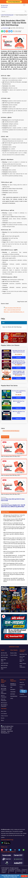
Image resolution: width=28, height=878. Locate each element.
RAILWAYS (12, 689)
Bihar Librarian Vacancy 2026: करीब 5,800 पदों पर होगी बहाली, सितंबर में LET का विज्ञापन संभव (14, 520)
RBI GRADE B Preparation (4, 705)
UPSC (11, 698)
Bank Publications (22, 666)
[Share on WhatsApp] (2, 31)
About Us (22, 682)
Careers (22, 691)
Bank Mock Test (23, 654)
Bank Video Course (22, 657)
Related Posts (5, 436)
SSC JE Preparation (3, 696)
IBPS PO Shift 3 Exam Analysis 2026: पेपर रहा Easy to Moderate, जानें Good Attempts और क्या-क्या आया (14, 547)
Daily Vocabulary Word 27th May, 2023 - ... (11, 456)
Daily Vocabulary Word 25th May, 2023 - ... (11, 475)
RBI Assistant (4, 702)
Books (2, 720)
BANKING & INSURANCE (13, 684)
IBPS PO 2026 (4, 657)
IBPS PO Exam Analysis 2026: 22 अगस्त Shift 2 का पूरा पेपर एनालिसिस (14, 552)
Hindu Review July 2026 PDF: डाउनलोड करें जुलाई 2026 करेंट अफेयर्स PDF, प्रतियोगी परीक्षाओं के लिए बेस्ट (14, 580)
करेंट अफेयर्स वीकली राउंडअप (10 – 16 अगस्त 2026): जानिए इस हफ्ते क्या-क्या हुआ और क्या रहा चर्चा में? (14, 556)
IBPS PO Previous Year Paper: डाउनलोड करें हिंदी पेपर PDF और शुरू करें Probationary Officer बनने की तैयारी (13, 574)
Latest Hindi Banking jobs (7, 15)
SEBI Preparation (3, 692)
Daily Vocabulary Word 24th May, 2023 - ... (11, 494)
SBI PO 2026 (4, 653)
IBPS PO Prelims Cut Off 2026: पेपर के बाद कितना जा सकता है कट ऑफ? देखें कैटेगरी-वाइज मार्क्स (14, 524)
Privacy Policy (24, 870)
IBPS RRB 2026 (4, 663)
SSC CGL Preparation (3, 700)
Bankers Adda (13, 653)
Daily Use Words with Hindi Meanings (11, 430)
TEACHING (12, 691)
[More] (24, 5)
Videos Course (4, 715)
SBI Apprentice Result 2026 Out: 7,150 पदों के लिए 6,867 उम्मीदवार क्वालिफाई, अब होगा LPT (14, 516)
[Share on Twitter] (12, 31)
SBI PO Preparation (3, 685)
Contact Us (22, 684)
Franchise (22, 694)
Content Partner (23, 696)
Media (21, 686)
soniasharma (5, 28)
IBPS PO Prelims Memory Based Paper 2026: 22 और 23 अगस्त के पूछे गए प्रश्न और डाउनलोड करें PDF (14, 528)
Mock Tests (3, 711)
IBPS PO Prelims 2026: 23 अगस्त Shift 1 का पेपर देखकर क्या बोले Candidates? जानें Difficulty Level (14, 539)
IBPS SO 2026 (4, 665)
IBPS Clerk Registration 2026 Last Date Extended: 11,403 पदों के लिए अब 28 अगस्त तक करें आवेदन (14, 565)
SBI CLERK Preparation (3, 689)
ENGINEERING (13, 696)
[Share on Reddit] (7, 31)
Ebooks (2, 718)
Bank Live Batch (22, 660)
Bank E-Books (23, 663)
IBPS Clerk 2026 (3, 660)
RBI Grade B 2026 (4, 668)
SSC (11, 687)
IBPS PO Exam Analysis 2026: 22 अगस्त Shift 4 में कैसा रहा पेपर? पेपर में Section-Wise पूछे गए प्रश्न (14, 542)
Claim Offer (24, 876)
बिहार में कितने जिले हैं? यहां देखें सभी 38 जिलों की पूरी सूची (13, 569)
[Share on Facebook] (9, 31)
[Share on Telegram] (4, 31)
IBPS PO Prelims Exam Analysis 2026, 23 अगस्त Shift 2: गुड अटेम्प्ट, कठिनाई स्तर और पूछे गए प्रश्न (13, 534)
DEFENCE (12, 694)
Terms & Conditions (19, 870)
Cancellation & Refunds (12, 870)
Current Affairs (13, 655)
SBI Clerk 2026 (4, 655)
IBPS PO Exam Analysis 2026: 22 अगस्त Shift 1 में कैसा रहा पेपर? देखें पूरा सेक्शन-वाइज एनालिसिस (14, 560)
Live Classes (4, 713)
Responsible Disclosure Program (4, 871)
